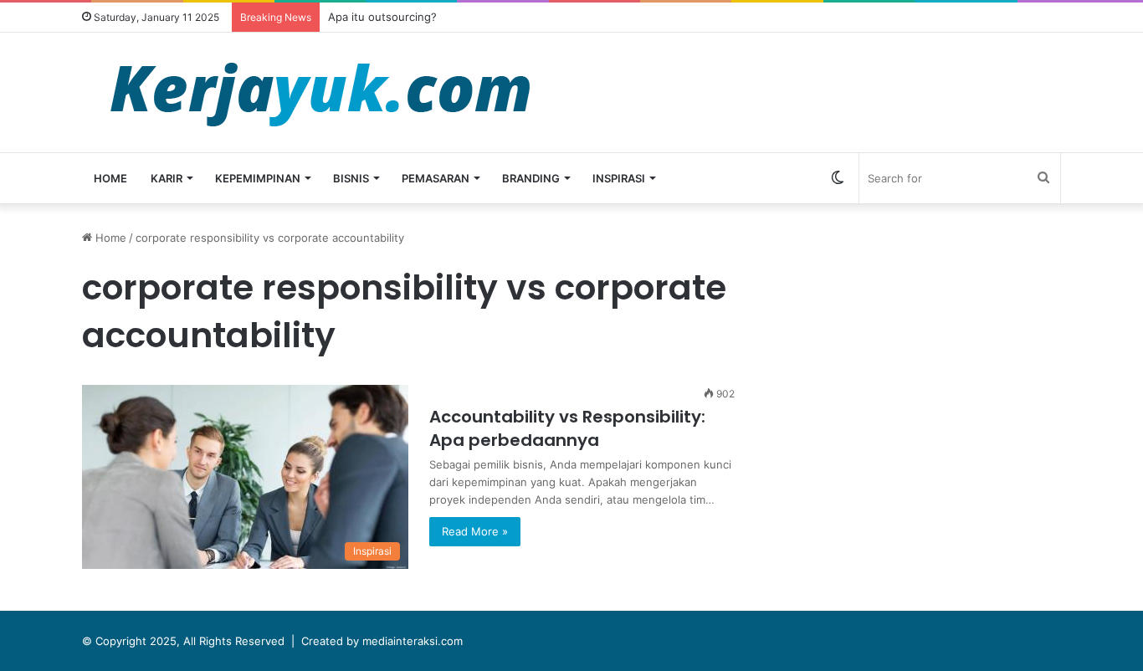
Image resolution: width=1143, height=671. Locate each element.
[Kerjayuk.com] (319, 92)
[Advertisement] (927, 346)
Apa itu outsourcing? (382, 16)
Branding (531, 178)
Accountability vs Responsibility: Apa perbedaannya (567, 428)
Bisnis (351, 178)
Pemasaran (435, 178)
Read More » (475, 531)
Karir (166, 178)
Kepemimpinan (257, 178)
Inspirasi (618, 178)
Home (110, 178)
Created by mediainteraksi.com (382, 641)
